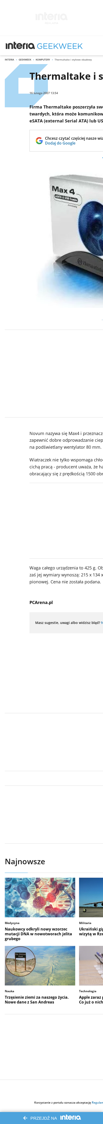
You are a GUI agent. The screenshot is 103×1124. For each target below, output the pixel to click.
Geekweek (25, 59)
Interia (9, 59)
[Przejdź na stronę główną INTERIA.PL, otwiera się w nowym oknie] (20, 45)
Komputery (43, 59)
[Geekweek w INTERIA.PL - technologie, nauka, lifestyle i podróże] (60, 45)
